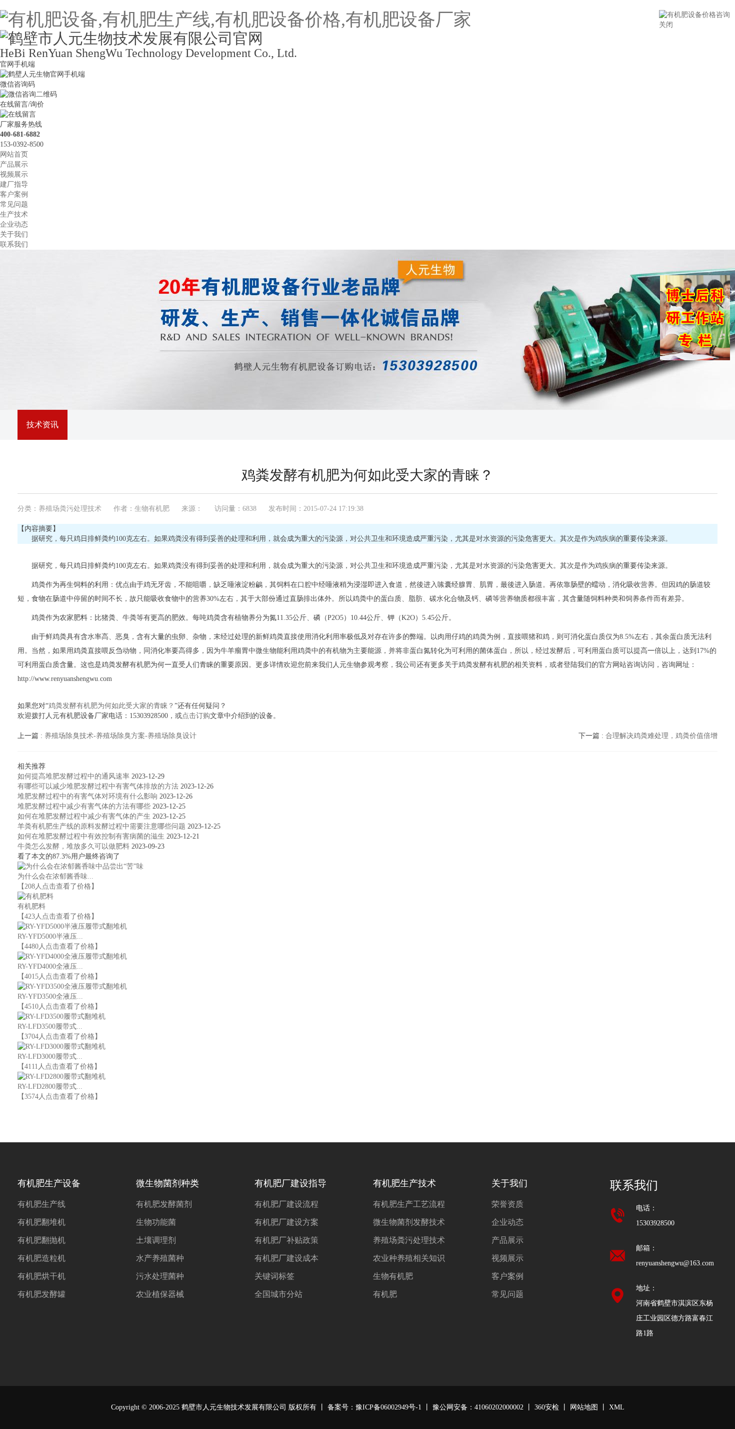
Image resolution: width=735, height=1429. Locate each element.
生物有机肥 (393, 1276)
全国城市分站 (278, 1294)
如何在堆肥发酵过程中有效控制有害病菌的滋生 (92, 836)
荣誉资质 (508, 1204)
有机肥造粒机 (42, 1258)
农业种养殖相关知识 (409, 1258)
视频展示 (14, 174)
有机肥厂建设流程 (286, 1204)
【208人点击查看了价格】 (58, 886)
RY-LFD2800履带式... (50, 1086)
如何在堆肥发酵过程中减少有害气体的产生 (85, 816)
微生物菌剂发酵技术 (409, 1222)
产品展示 (14, 164)
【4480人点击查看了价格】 (60, 946)
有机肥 (385, 1294)
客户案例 (14, 194)
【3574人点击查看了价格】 (60, 1096)
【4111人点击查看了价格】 (59, 1066)
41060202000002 (499, 1407)
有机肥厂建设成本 (286, 1258)
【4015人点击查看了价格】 (60, 976)
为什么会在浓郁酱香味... (56, 876)
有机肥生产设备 (49, 1183)
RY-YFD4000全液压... (50, 966)
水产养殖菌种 (160, 1258)
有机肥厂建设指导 (290, 1183)
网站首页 (14, 154)
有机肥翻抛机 (42, 1240)
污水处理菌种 (160, 1276)
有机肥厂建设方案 (286, 1222)
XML (616, 1407)
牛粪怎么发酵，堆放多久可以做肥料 (75, 846)
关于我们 (14, 234)
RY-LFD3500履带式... (50, 1026)
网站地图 (584, 1407)
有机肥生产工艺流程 (409, 1204)
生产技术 (14, 214)
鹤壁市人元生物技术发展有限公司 (234, 1407)
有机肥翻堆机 (42, 1222)
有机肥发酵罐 (42, 1294)
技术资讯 (42, 424)
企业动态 (14, 224)
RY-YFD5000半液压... (50, 936)
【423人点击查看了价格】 (58, 916)
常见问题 (14, 204)
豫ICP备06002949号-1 (389, 1407)
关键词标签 (274, 1276)
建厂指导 (14, 184)
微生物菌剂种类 (167, 1183)
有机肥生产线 (42, 1204)
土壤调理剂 (156, 1240)
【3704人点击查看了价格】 (60, 1036)
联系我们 (14, 244)
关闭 (666, 25)
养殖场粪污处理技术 (70, 508)
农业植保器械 (160, 1294)
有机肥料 (32, 906)
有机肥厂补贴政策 (286, 1240)
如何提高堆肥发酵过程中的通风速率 (75, 776)
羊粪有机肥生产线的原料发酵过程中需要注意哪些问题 (103, 826)
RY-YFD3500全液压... (50, 996)
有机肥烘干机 (42, 1276)
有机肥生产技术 (404, 1183)
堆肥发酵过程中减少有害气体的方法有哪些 (85, 806)
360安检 (546, 1407)
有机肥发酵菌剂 (164, 1204)
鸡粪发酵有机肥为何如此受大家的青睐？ (111, 705)
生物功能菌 (156, 1222)
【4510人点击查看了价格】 (60, 1006)
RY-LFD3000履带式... (50, 1056)
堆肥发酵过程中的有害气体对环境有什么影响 (89, 796)
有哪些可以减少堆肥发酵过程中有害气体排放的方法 (99, 786)
